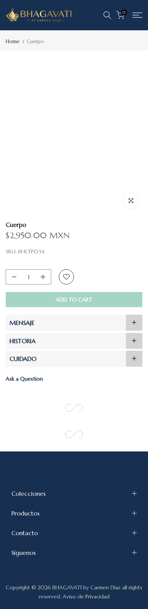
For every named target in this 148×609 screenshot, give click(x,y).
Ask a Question (24, 378)
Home (12, 41)
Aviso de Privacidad (86, 596)
